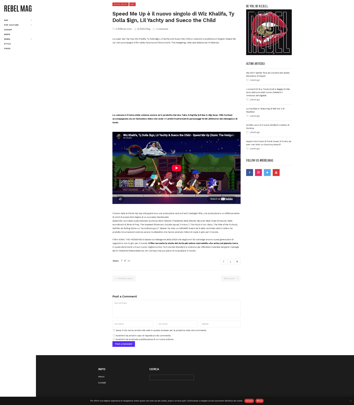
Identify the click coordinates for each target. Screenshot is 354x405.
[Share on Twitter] (125, 260)
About (101, 376)
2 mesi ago (254, 80)
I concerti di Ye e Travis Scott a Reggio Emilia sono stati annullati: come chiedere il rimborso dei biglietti (268, 92)
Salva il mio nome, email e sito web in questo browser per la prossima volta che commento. (161, 330)
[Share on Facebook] (121, 260)
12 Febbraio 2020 (123, 29)
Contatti (102, 382)
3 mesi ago (254, 99)
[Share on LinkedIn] (129, 260)
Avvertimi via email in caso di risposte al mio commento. (143, 335)
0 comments (162, 29)
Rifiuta (259, 401)
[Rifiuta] (350, 400)
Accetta (249, 401)
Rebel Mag (145, 29)
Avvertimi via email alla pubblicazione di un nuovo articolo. (145, 339)
